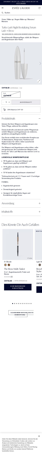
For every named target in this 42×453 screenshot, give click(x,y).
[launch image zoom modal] (38, 81)
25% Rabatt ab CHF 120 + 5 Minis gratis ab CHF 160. (21, 2)
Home (4, 19)
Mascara (31, 19)
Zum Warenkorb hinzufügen (17, 287)
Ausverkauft (26, 102)
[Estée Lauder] (21, 8)
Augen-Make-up (20, 19)
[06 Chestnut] (9, 265)
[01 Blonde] (5, 265)
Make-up (10, 19)
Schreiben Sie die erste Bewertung (22, 314)
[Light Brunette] (39, 265)
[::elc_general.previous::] (37, 265)
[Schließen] (39, 436)
